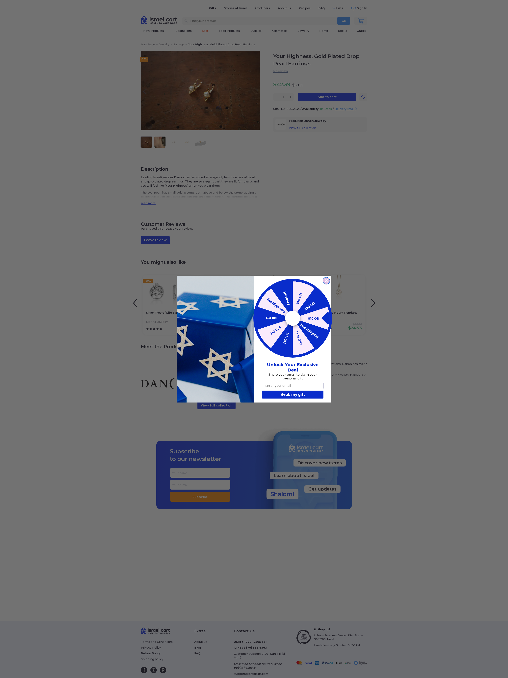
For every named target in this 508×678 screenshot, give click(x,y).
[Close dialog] (326, 280)
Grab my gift (293, 394)
